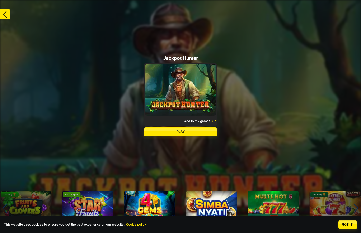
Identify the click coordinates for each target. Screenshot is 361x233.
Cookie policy (136, 225)
